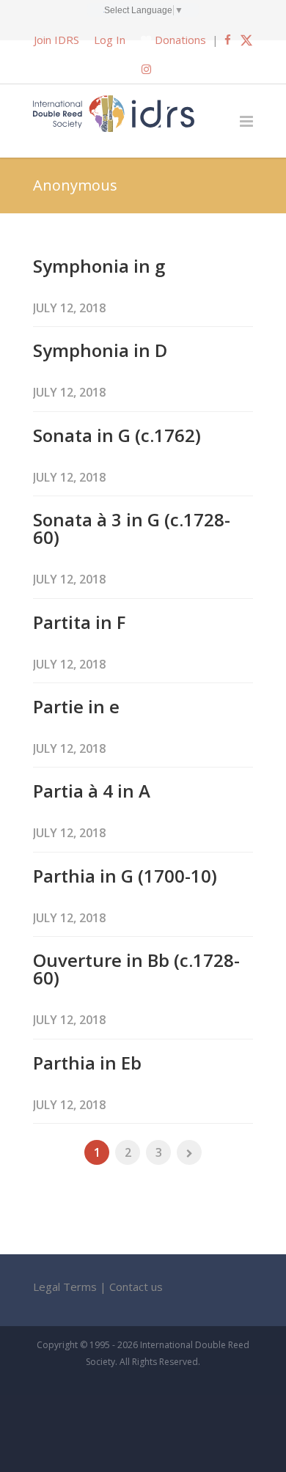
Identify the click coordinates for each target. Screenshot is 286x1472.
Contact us (136, 1286)
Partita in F (79, 622)
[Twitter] (246, 39)
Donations (180, 39)
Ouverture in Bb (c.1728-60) (136, 969)
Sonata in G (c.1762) (117, 435)
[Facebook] (227, 39)
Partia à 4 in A (91, 791)
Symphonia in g (99, 266)
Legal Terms (65, 1286)
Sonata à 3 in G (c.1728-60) (131, 528)
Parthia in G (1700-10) (125, 876)
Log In (109, 39)
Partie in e (76, 706)
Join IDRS (56, 39)
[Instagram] (146, 69)
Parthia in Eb (87, 1062)
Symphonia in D (100, 350)
